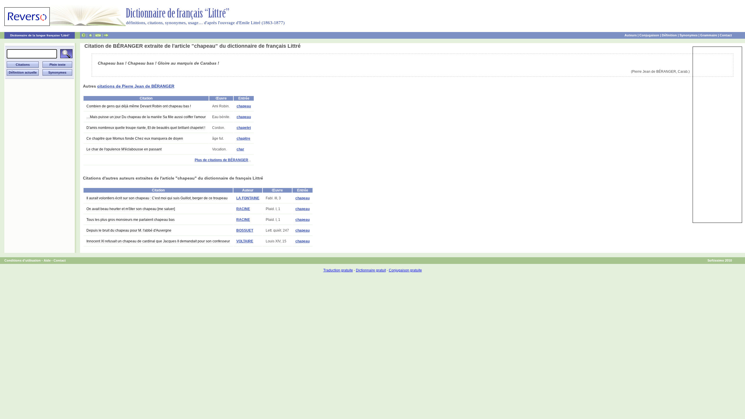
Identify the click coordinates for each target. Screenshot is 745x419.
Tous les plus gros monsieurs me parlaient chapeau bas (130, 220)
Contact (726, 35)
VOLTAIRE (244, 241)
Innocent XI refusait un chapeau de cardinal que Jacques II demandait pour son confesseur (158, 241)
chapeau (244, 106)
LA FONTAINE (247, 198)
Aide (47, 260)
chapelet (244, 128)
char (240, 149)
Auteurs (631, 35)
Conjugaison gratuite (405, 270)
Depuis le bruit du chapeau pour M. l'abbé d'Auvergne (128, 230)
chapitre (243, 138)
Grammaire (708, 35)
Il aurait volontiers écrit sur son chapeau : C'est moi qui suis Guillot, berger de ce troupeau (157, 198)
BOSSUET (244, 230)
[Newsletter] (98, 35)
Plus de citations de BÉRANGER (221, 160)
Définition (669, 35)
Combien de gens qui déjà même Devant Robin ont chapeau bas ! (138, 106)
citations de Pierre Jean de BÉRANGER (135, 86)
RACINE (243, 209)
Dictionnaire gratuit (371, 270)
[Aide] (83, 35)
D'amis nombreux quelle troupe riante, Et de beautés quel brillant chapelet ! (145, 128)
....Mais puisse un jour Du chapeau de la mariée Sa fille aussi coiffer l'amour (146, 117)
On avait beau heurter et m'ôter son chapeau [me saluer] (130, 209)
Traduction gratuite (338, 270)
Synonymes (689, 35)
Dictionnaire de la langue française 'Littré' (39, 35)
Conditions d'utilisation (22, 260)
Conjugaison (649, 35)
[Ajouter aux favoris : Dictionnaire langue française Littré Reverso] (90, 35)
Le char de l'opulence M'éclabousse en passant (124, 149)
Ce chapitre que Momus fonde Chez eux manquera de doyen (134, 138)
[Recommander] (106, 35)
